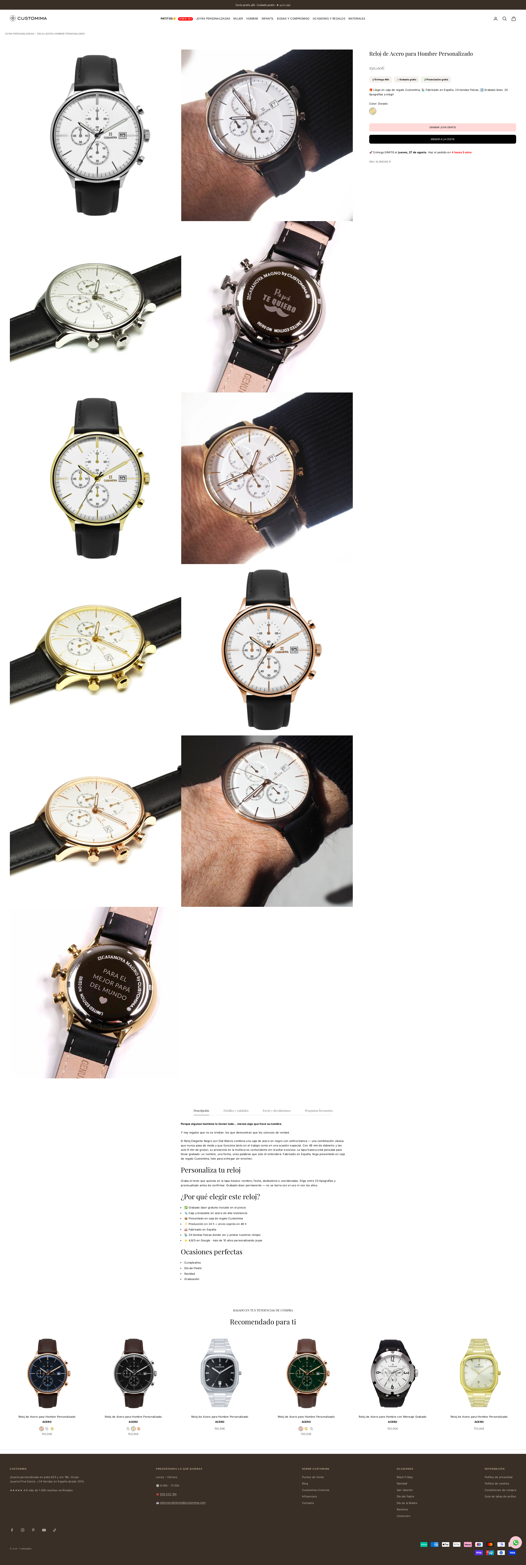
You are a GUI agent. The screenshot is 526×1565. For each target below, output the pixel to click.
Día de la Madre (407, 1503)
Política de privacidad (499, 1477)
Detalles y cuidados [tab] (236, 1110)
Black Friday (405, 1477)
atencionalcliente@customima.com (182, 1502)
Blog (305, 1483)
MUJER (238, 18)
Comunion (403, 1516)
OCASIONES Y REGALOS (329, 18)
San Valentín (405, 1490)
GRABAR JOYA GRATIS (238, 1405)
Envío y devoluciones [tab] (277, 1110)
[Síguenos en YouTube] (44, 1530)
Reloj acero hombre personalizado (61, 33)
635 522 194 (168, 1494)
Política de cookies (497, 1483)
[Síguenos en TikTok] (55, 1530)
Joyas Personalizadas (19, 33)
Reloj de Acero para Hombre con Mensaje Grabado (392, 1416)
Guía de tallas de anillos (500, 1496)
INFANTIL (268, 18)
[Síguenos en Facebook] (12, 1530)
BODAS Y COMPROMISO (293, 18)
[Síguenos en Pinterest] (33, 1530)
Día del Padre (405, 1496)
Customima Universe (316, 1490)
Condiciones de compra (500, 1490)
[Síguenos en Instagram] (23, 1530)
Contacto (308, 1503)
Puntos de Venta (313, 1477)
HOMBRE (252, 18)
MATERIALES (356, 18)
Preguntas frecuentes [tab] (319, 1110)
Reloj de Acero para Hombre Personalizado (46, 1416)
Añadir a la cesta (442, 139)
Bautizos (402, 1509)
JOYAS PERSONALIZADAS (213, 18)
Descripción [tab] (201, 1110)
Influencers (309, 1496)
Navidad (402, 1483)
